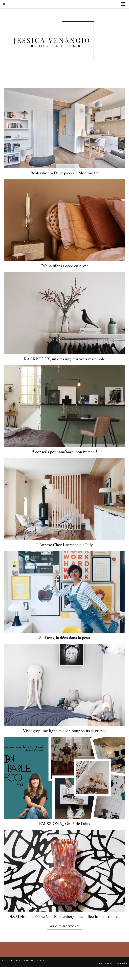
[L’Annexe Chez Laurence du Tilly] (64, 499)
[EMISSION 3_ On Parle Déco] (64, 778)
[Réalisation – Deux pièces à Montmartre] (64, 127)
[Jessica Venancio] (64, 42)
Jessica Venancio (22, 961)
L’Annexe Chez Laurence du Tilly (64, 544)
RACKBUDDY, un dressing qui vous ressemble (64, 358)
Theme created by (111, 963)
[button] (124, 4)
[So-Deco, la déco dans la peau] (64, 592)
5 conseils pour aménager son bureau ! (64, 451)
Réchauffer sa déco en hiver (64, 265)
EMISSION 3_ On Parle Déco (64, 823)
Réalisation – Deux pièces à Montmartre (65, 173)
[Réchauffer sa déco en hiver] (64, 220)
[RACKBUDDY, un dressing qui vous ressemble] (64, 313)
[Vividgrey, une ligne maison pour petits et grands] (64, 685)
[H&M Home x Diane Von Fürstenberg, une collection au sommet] (64, 871)
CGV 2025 (42, 961)
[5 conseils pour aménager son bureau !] (64, 406)
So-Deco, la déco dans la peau (64, 637)
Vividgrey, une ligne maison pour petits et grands (64, 730)
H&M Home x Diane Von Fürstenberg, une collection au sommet (64, 916)
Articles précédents (64, 926)
